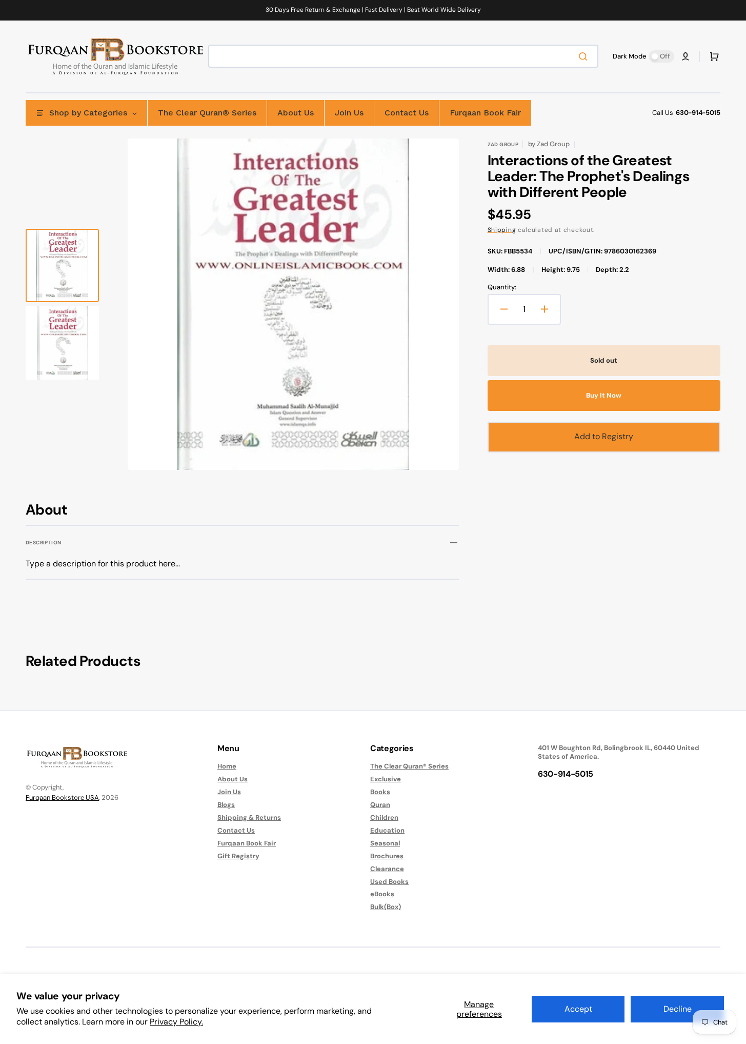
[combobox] (403, 56)
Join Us (229, 791)
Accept (578, 1008)
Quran (380, 804)
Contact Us (236, 830)
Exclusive (385, 779)
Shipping (502, 230)
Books (380, 791)
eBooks (382, 894)
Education (387, 830)
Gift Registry (238, 856)
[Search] (585, 56)
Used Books (389, 881)
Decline (677, 1008)
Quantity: (502, 287)
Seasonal (385, 843)
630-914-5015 (698, 112)
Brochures (387, 856)
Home (226, 766)
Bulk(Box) (385, 906)
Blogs (226, 804)
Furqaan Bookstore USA (62, 797)
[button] (685, 56)
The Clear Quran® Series (409, 766)
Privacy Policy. (176, 1021)
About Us (232, 779)
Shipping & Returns (249, 817)
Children (384, 817)
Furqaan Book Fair (246, 843)
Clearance (387, 868)
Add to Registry (603, 436)
